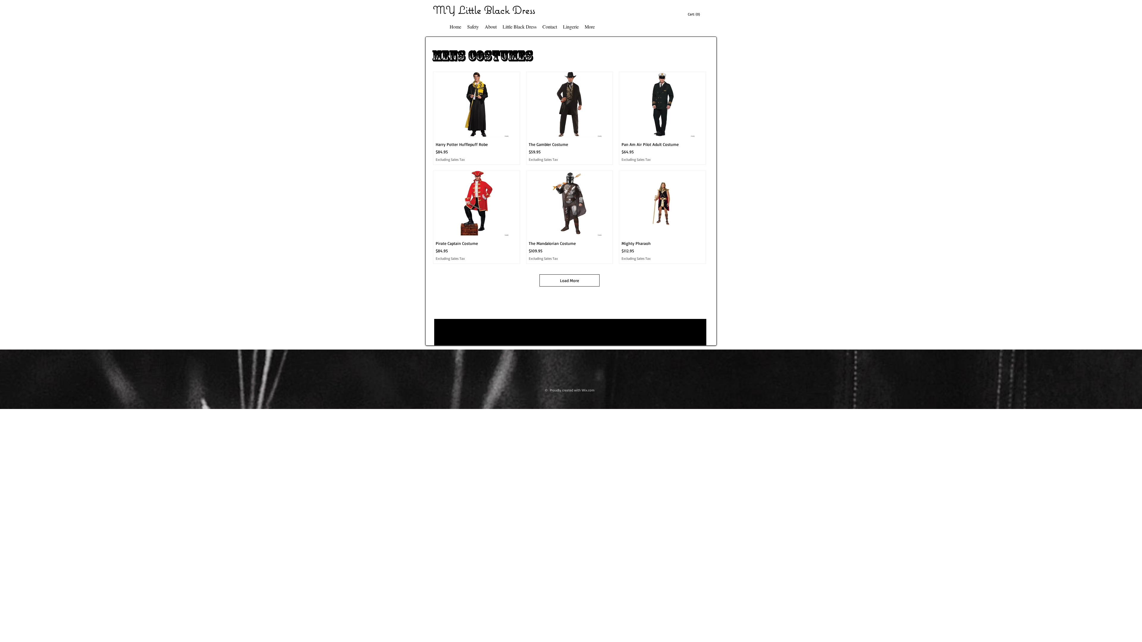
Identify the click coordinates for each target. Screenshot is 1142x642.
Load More (569, 280)
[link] (695, 14)
